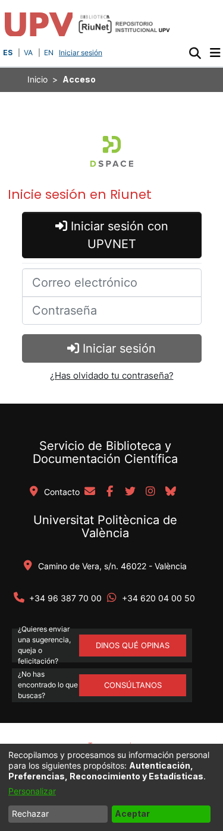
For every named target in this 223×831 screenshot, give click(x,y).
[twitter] (130, 492)
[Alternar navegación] (215, 53)
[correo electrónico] (90, 492)
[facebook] (110, 492)
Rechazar (30, 813)
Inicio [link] (37, 79)
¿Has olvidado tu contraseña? (112, 375)
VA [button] (28, 52)
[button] (194, 53)
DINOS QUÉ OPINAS (132, 645)
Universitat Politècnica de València (105, 526)
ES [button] (7, 52)
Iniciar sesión (82, 52)
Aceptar (132, 813)
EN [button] (49, 52)
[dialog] (111, 787)
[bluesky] (171, 492)
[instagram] (150, 492)
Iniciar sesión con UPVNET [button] (117, 235)
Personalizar (32, 791)
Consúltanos (133, 685)
